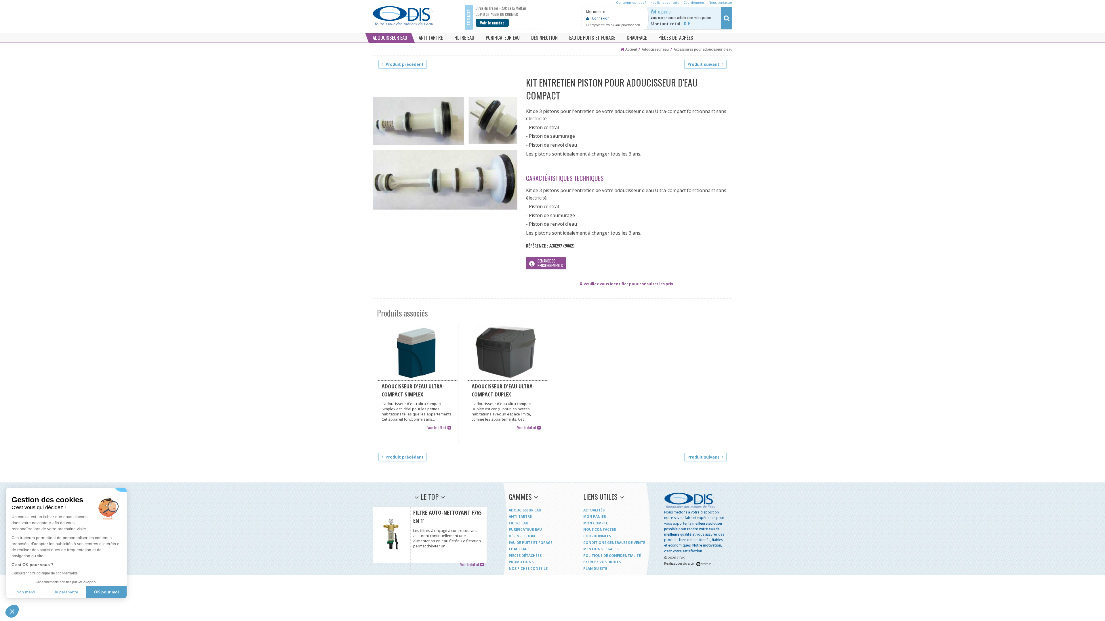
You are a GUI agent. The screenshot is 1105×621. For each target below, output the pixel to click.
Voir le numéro (492, 23)
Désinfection (522, 536)
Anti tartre (520, 516)
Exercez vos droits (602, 561)
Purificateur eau (525, 529)
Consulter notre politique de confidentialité (45, 573)
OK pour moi (106, 592)
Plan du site (595, 568)
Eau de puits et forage (530, 542)
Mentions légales (600, 549)
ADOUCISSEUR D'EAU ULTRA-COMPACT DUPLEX (507, 383)
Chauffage (519, 549)
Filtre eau (518, 523)
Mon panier (594, 516)
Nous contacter (599, 529)
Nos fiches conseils (528, 568)
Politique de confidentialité (612, 555)
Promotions (521, 561)
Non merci (25, 592)
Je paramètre (66, 592)
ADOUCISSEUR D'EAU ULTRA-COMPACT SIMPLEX (417, 383)
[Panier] (694, 18)
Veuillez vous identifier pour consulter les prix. (629, 283)
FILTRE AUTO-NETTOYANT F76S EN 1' (430, 535)
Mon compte (595, 523)
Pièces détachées (525, 555)
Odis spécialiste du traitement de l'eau (403, 16)
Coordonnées (597, 536)
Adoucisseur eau (525, 510)
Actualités (594, 510)
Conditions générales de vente (614, 542)
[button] (12, 611)
